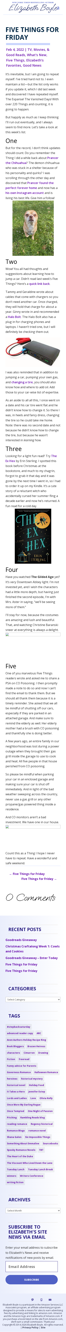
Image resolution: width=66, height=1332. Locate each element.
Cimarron (29, 1052)
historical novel (16, 1085)
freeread (24, 1059)
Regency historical (42, 1124)
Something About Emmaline (23, 1143)
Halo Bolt (14, 317)
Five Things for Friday (21, 964)
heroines (12, 1078)
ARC (39, 1033)
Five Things (15, 60)
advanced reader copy (20, 1033)
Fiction (11, 1059)
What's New (36, 55)
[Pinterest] (32, 1300)
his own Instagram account (25, 193)
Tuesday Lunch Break (40, 1169)
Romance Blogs (16, 1130)
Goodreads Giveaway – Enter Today (32, 958)
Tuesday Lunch (15, 1169)
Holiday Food (36, 1085)
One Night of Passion (40, 1111)
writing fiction (15, 1182)
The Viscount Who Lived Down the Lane (29, 1163)
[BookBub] (50, 1300)
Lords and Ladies (17, 1098)
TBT (41, 1149)
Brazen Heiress (36, 1046)
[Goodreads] (41, 1300)
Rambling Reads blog (32, 1117)
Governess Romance (19, 1072)
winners (11, 1175)
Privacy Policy (30, 1327)
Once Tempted (15, 1111)
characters (13, 1052)
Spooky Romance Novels (21, 1149)
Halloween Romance (46, 1072)
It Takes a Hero (16, 1091)
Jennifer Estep (36, 1091)
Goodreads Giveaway (21, 940)
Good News (32, 65)
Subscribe (31, 1279)
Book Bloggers (15, 1046)
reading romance (17, 1124)
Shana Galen (14, 1137)
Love (33, 1098)
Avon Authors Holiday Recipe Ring (26, 1039)
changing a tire (22, 382)
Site (43, 1327)
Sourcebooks (50, 1143)
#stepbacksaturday (18, 1026)
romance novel (37, 1130)
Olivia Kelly (46, 1098)
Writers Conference (31, 1175)
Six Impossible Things (37, 1137)
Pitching (12, 1117)
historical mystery (32, 1078)
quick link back (39, 284)
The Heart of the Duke (20, 1156)
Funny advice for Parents (21, 1065)
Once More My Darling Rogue (24, 1104)
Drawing (43, 1052)
